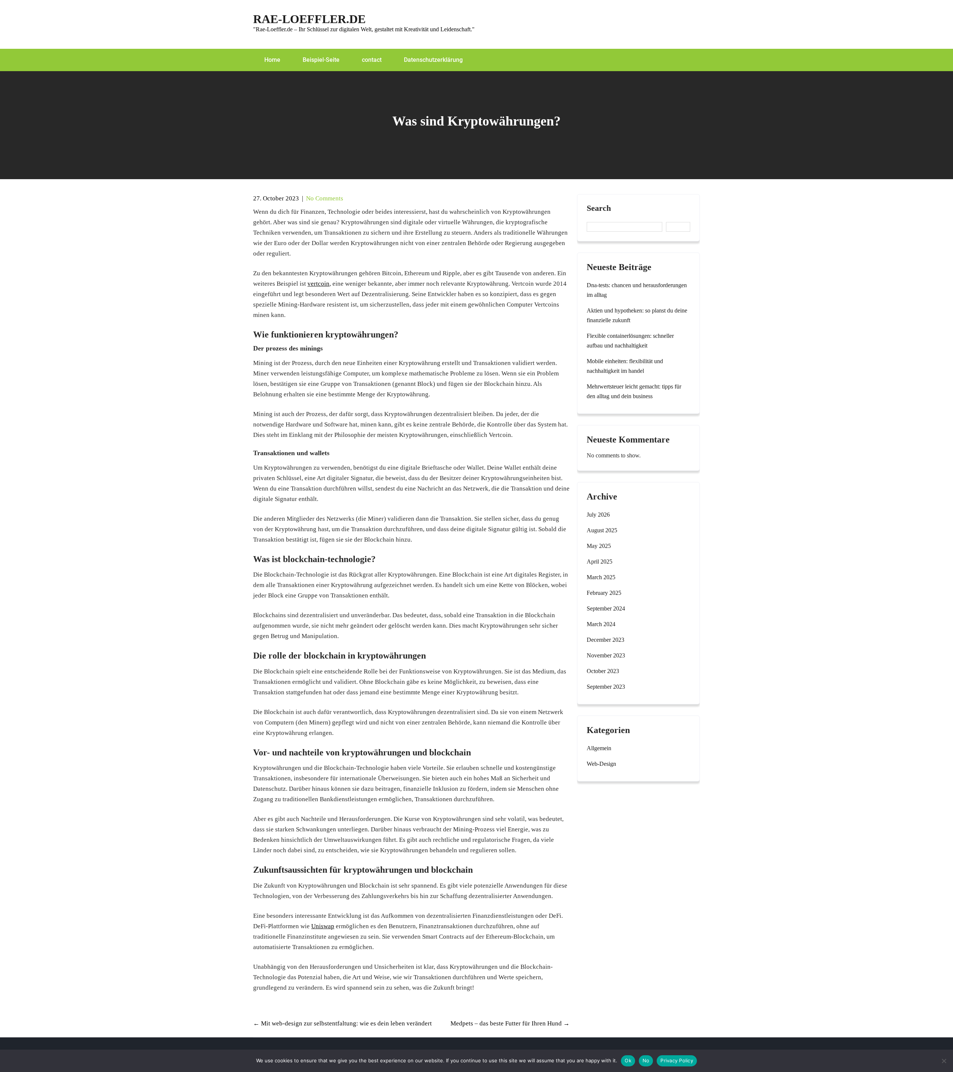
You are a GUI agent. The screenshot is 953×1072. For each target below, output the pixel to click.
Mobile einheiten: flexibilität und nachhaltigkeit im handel (625, 366)
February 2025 (604, 593)
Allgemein (599, 748)
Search (599, 208)
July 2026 (598, 514)
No (646, 1060)
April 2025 (599, 561)
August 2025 (602, 530)
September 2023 (606, 687)
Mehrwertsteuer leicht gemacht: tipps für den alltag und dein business (634, 391)
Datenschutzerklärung (433, 59)
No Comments (324, 198)
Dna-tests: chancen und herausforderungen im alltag (637, 290)
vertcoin (318, 283)
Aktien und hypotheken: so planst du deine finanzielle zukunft (637, 315)
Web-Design (601, 764)
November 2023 (606, 655)
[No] (943, 1061)
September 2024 (606, 608)
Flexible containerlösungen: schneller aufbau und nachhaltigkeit (630, 341)
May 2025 (599, 546)
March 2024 (601, 624)
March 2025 (601, 577)
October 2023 (603, 671)
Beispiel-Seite (321, 59)
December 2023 (605, 640)
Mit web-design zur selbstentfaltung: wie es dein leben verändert (342, 1023)
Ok (628, 1060)
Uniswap (322, 926)
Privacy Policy (676, 1060)
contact (372, 59)
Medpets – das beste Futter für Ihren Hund (510, 1023)
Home (272, 59)
